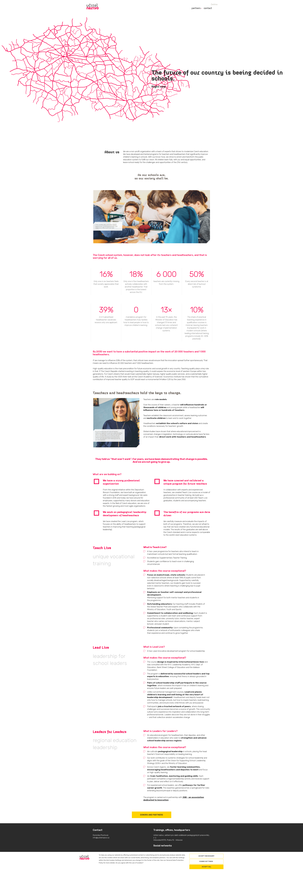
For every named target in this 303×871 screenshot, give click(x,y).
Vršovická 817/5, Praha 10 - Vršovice (168, 840)
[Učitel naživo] (92, 6)
